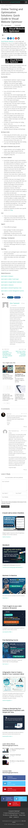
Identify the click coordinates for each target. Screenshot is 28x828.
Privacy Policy (22, 815)
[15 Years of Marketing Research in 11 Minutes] (6, 750)
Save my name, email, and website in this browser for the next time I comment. (13, 502)
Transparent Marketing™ (15, 754)
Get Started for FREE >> (8, 632)
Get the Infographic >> (7, 700)
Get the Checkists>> (7, 537)
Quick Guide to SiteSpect (7, 276)
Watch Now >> (6, 598)
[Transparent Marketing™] (6, 756)
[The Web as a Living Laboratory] (6, 762)
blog (12, 210)
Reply (25, 426)
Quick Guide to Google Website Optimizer (11, 282)
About (10, 817)
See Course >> (6, 664)
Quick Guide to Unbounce (7, 285)
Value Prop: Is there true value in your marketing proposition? (20, 353)
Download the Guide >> (8, 736)
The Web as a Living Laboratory (17, 761)
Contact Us (16, 817)
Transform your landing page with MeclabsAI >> (13, 567)
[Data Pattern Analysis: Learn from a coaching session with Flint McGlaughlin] (8, 369)
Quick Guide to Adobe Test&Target (10, 279)
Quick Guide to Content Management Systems (12, 290)
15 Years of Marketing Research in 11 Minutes (17, 749)
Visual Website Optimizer (7, 41)
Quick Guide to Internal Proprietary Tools (11, 288)
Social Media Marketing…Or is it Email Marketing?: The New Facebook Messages (7, 354)
